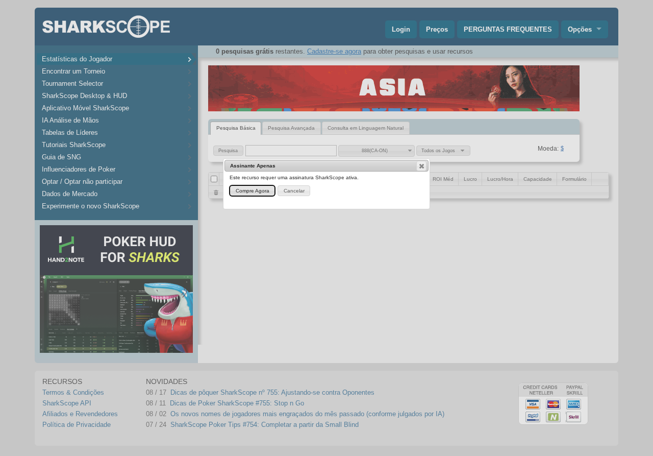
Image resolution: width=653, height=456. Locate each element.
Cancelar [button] (294, 191)
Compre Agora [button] (252, 191)
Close (421, 166)
